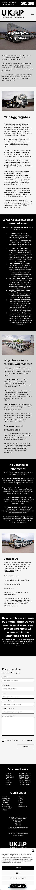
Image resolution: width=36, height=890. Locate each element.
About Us (5, 797)
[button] (33, 850)
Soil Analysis (6, 806)
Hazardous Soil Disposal (7, 809)
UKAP (14, 570)
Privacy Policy (27, 740)
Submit (25, 747)
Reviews (21, 797)
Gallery (21, 799)
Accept (18, 868)
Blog (20, 804)
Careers (21, 802)
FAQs (20, 800)
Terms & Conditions (22, 833)
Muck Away (5, 804)
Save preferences (18, 883)
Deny (18, 873)
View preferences (18, 878)
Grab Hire (5, 802)
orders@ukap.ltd (9, 2)
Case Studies (23, 806)
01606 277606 (8, 4)
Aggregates (6, 799)
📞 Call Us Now (18, 886)
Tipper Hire (5, 800)
